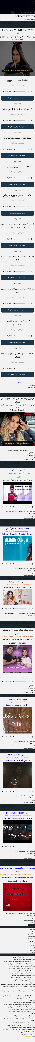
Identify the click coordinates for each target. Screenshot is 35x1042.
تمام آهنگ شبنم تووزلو (21, 511)
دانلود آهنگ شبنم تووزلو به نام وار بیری (19, 695)
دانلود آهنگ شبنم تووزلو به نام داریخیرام (18, 578)
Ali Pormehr (25, 639)
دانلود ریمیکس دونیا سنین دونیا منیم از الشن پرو (21, 1025)
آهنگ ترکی (32, 6)
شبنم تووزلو (5, 36)
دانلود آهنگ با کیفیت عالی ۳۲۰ (16, 98)
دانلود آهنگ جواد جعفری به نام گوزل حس (23, 973)
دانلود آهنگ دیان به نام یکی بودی (26, 998)
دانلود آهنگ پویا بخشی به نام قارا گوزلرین (23, 975)
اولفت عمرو (18, 868)
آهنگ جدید (32, 932)
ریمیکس (32, 945)
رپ (34, 943)
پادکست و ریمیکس (29, 938)
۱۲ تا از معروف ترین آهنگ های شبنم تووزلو (17, 395)
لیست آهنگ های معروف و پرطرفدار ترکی (24, 957)
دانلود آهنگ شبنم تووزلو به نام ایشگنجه (18, 751)
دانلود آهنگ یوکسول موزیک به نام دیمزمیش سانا (21, 968)
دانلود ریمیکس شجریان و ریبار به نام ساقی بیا (22, 1027)
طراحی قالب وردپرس (29, 1034)
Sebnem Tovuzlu (25, 16)
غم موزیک (32, 8)
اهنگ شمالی (31, 936)
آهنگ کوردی (31, 934)
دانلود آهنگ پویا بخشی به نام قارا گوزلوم (24, 980)
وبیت (21, 1034)
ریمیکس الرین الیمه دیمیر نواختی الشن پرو (22, 1016)
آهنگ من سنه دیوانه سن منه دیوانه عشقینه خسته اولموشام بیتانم (16, 226)
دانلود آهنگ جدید (9, 511)
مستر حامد (28, 1036)
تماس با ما (32, 10)
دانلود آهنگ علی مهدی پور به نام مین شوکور (23, 977)
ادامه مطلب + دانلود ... (28, 392)
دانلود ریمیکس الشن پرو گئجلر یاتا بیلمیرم (23, 1022)
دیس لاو (32, 941)
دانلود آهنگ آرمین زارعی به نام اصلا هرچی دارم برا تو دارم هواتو (18, 984)
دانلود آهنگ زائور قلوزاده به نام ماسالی (24, 971)
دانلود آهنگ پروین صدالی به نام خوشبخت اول (22, 966)
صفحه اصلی (31, 3)
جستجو (13, 12)
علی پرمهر (18, 630)
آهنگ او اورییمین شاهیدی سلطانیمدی (16, 322)
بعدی (31, 922)
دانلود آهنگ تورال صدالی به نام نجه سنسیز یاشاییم (21, 964)
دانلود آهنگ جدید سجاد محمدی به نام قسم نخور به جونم (19, 996)
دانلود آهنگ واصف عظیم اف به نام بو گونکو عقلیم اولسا (19, 961)
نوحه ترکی (32, 950)
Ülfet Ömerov (25, 877)
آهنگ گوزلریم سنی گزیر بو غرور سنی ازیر (16, 290)
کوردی (33, 948)
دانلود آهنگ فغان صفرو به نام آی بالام (24, 959)
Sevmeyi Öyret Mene (17, 881)
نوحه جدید (32, 952)
